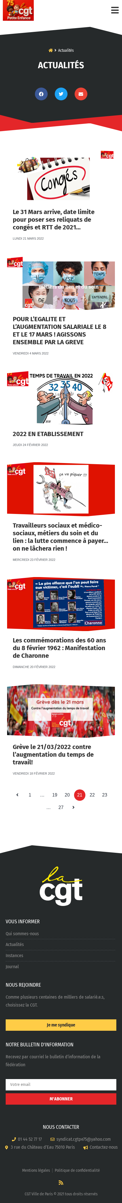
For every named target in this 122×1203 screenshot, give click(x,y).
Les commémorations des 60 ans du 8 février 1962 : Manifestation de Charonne (59, 647)
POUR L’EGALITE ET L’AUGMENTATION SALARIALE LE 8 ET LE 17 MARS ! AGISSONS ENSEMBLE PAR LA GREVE (59, 330)
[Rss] (61, 1182)
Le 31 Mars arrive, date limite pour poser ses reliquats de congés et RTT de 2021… (53, 219)
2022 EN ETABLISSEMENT (48, 434)
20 (68, 793)
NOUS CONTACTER (61, 1127)
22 (93, 793)
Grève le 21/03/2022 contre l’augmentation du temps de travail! (53, 754)
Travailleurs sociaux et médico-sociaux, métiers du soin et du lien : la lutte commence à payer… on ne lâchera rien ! (60, 537)
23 (106, 793)
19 (56, 793)
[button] (41, 94)
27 (62, 806)
